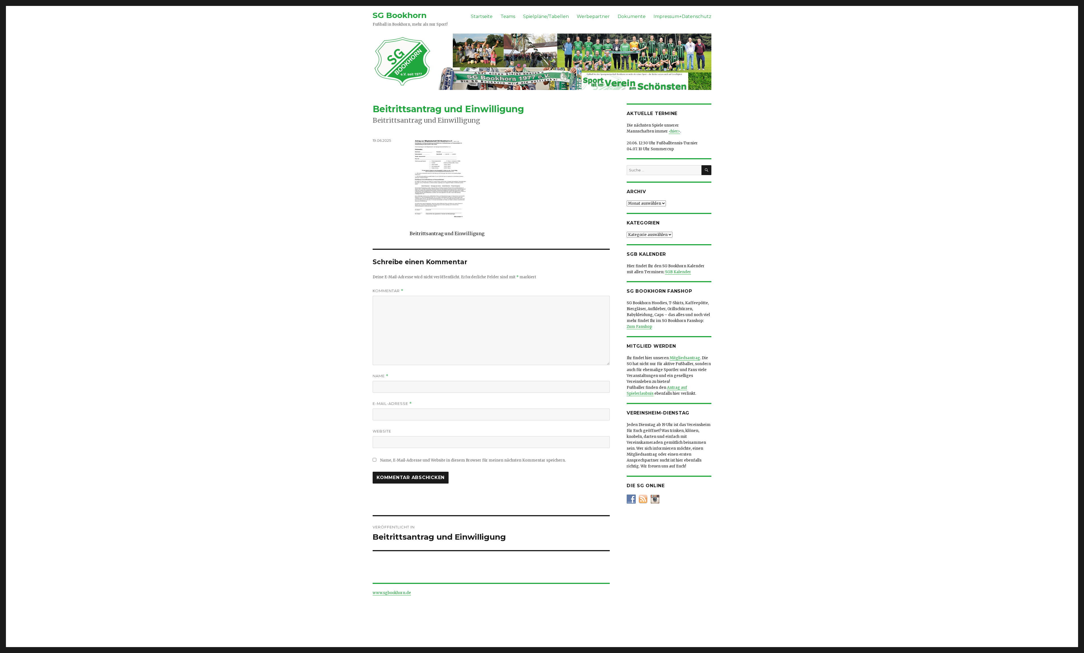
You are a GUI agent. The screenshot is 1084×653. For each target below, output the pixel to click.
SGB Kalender (678, 272)
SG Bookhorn (400, 15)
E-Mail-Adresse (392, 403)
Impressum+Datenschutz (682, 16)
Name (380, 376)
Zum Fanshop (639, 326)
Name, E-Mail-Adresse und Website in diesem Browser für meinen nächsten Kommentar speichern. (473, 460)
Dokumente (632, 16)
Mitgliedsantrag (685, 358)
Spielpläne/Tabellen (546, 16)
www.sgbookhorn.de (392, 592)
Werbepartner (593, 16)
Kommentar (388, 290)
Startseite (482, 16)
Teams (508, 16)
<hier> (674, 131)
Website (382, 431)
